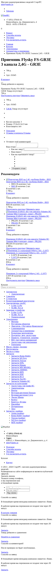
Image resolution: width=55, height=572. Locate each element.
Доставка (10, 37)
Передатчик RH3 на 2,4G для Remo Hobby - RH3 (27, 182)
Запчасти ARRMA (19, 370)
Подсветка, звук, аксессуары (23, 335)
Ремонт (9, 33)
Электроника (12, 49)
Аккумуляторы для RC (16, 303)
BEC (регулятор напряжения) (24, 340)
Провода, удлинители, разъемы (24, 338)
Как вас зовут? (17, 149)
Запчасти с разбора (14, 411)
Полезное (10, 447)
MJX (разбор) (17, 422)
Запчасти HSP (17, 374)
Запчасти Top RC (18, 379)
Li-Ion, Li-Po (16, 305)
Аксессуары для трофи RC (22, 386)
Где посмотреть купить (16, 40)
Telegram (10, 11)
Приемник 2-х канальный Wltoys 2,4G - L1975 (26, 253)
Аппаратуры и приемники (17, 51)
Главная (9, 44)
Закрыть (4, 530)
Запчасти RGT (17, 377)
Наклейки (15, 404)
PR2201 (15, 223)
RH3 (14, 186)
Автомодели (11, 292)
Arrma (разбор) (17, 413)
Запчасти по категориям (16, 383)
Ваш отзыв (11, 147)
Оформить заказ (28, 95)
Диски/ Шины (17, 397)
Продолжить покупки (10, 95)
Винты (14, 390)
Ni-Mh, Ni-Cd (17, 308)
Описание (10, 131)
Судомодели (11, 299)
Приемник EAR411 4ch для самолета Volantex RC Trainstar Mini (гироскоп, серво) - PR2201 (27, 217)
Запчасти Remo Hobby (21, 356)
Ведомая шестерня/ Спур (22, 395)
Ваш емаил (16, 152)
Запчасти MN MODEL (21, 367)
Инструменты (12, 349)
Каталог (9, 46)
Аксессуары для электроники (24, 342)
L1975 (14, 257)
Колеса (14, 400)
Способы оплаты (13, 35)
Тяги (13, 409)
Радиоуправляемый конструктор (20, 301)
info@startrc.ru (7, 4)
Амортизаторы (17, 388)
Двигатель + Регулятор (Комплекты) (27, 326)
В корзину (5, 79)
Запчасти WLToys (19, 358)
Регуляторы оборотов (20, 324)
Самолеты (10, 296)
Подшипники (17, 406)
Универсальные (18, 317)
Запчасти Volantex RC (20, 381)
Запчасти (10, 354)
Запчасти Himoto (18, 365)
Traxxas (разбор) (18, 418)
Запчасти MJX (17, 372)
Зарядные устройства (15, 310)
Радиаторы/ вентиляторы (22, 333)
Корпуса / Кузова (18, 402)
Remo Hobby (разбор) (20, 416)
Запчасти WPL (17, 363)
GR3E (9, 109)
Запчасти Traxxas (18, 360)
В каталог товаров (9, 513)
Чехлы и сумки (12, 351)
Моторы (14, 321)
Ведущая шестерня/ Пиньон (23, 393)
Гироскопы (16, 344)
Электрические (18, 294)
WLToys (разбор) (18, 420)
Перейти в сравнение (10, 537)
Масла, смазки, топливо (16, 347)
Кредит (9, 462)
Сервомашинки (18, 328)
